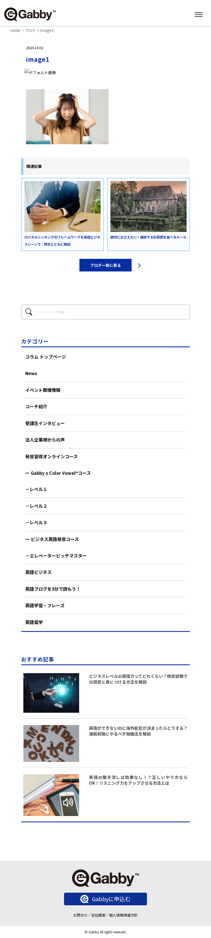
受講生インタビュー (45, 423)
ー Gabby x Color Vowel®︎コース (58, 473)
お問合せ (80, 915)
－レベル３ (36, 522)
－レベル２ (36, 506)
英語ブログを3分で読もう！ (52, 588)
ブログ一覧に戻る (105, 265)
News (31, 373)
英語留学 (34, 622)
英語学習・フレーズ (45, 605)
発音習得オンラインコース (51, 456)
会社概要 (98, 915)
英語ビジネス (38, 572)
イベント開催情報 (42, 390)
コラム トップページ (45, 356)
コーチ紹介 (36, 406)
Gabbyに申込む (111, 899)
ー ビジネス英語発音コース (52, 539)
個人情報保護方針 (123, 915)
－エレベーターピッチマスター (56, 555)
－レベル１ (36, 489)
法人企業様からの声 (45, 439)
